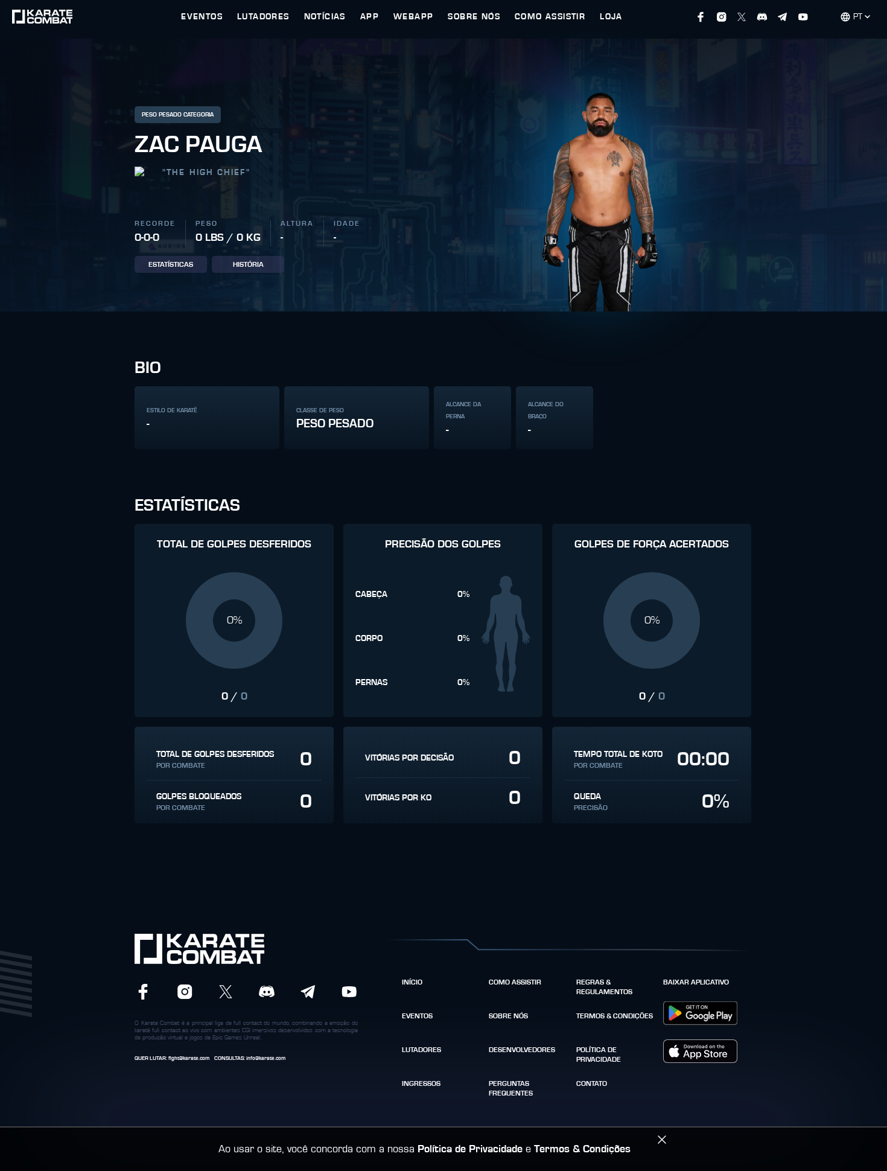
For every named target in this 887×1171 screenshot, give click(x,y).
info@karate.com (265, 1058)
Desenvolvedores (522, 1049)
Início (412, 982)
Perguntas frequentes (511, 1088)
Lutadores (421, 1049)
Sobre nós (508, 1015)
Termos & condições (614, 1015)
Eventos (417, 1015)
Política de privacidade (598, 1054)
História (248, 264)
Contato (591, 1083)
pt (857, 17)
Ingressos (421, 1083)
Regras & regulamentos (604, 986)
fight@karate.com (188, 1058)
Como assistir (515, 982)
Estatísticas (170, 264)
